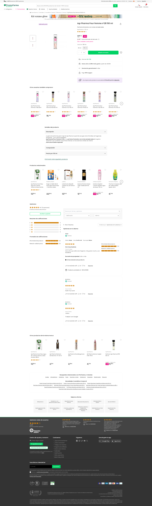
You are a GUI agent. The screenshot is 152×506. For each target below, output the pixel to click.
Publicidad (57, 451)
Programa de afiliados (60, 447)
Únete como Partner (60, 449)
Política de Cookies (117, 495)
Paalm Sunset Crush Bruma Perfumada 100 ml (51, 383)
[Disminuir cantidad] (79, 53)
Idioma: (141, 1)
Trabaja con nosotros (60, 445)
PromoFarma (34, 12)
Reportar (90, 266)
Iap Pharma (80, 29)
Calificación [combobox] (69, 215)
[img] (56, 42)
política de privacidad (42, 472)
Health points (58, 453)
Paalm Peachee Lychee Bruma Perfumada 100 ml (99, 383)
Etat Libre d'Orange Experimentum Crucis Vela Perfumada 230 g (69, 385)
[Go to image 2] (33, 45)
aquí (43, 452)
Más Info (116, 80)
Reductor (104, 377)
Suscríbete (56, 466)
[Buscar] (115, 5)
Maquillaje (89, 377)
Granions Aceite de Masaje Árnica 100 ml (96, 387)
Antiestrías (61, 377)
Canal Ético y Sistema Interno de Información (111, 496)
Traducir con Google (71, 317)
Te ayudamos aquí (36, 444)
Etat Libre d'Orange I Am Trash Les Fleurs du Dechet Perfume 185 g (101, 385)
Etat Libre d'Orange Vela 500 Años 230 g (42, 385)
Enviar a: (131, 1)
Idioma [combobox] (97, 215)
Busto (67, 377)
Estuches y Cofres (74, 377)
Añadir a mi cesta (103, 52)
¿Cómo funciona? (59, 443)
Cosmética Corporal (50, 12)
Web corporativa (59, 455)
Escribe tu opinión (45, 214)
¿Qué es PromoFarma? (60, 440)
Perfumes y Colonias (61, 12)
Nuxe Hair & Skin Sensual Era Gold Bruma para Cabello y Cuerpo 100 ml (76, 389)
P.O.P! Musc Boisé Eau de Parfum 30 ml (76, 387)
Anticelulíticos (53, 377)
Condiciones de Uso (117, 491)
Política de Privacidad (35, 476)
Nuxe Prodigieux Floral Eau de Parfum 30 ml (54, 387)
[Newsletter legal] (31, 472)
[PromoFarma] (11, 5)
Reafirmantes (97, 377)
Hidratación (83, 377)
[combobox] (113, 225)
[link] (39, 207)
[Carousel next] (121, 103)
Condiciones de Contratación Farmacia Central (110, 494)
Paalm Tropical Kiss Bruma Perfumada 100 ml (75, 383)
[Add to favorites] (121, 52)
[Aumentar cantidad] (84, 53)
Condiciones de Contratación (115, 492)
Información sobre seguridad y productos (56, 159)
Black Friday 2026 (59, 457)
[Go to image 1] (33, 38)
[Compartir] (120, 24)
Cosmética (41, 12)
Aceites (47, 377)
